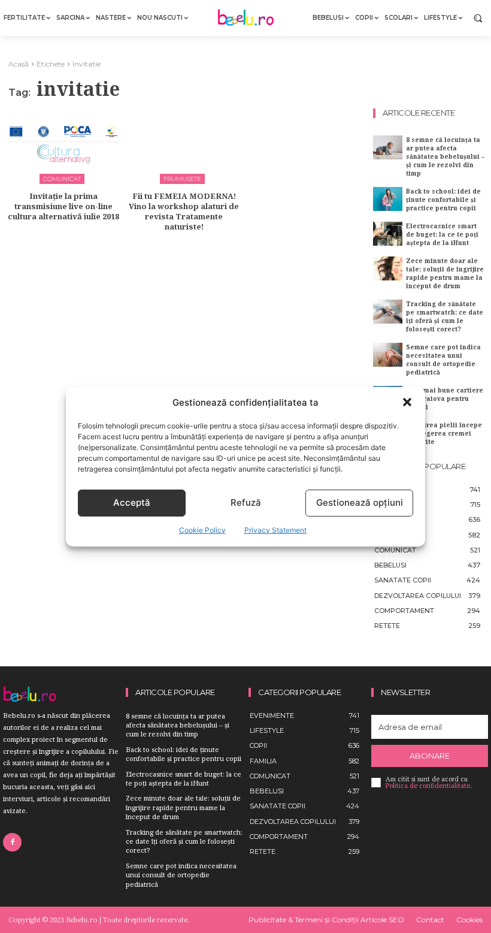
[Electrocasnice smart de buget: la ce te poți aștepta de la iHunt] (387, 233)
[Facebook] (12, 842)
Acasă (18, 63)
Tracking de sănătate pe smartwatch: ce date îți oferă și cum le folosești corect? (444, 316)
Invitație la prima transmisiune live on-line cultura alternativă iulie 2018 (63, 206)
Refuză (246, 502)
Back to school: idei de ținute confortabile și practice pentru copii (443, 199)
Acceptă (131, 502)
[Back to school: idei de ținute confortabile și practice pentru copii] (387, 198)
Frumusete (182, 179)
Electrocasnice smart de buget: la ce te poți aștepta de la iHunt (442, 234)
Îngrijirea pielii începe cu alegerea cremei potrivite (444, 433)
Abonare (430, 755)
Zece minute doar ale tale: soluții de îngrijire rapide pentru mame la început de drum (445, 273)
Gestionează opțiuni (359, 502)
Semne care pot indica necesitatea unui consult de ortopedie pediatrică (443, 359)
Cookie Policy (202, 530)
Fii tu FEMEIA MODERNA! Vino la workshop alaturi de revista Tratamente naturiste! (184, 211)
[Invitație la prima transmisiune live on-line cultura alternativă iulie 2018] (63, 144)
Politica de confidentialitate (428, 785)
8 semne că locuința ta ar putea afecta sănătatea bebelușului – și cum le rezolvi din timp (445, 156)
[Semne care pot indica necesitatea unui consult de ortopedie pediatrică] (387, 354)
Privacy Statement (275, 530)
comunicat (62, 179)
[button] (407, 402)
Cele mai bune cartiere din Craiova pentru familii (444, 398)
